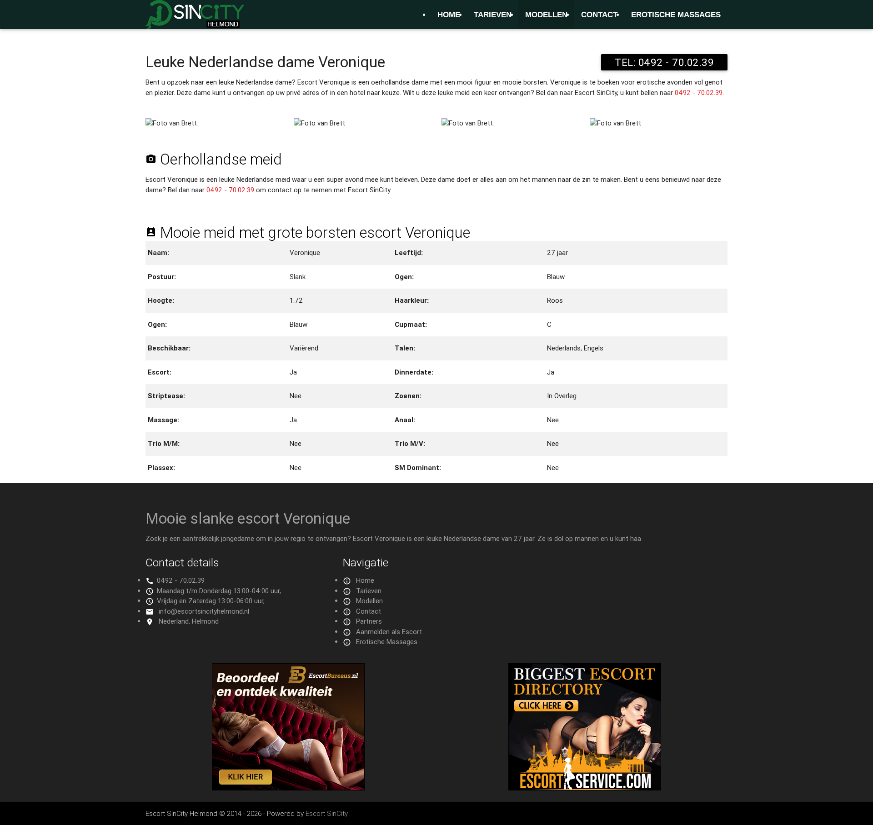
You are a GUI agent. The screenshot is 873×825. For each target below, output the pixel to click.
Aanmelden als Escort (389, 631)
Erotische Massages (676, 14)
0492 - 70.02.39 (698, 92)
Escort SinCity (327, 813)
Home (448, 14)
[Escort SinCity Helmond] (195, 20)
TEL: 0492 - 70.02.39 (664, 62)
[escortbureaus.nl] (288, 788)
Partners (369, 621)
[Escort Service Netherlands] (584, 788)
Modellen (546, 14)
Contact (599, 14)
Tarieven (493, 14)
